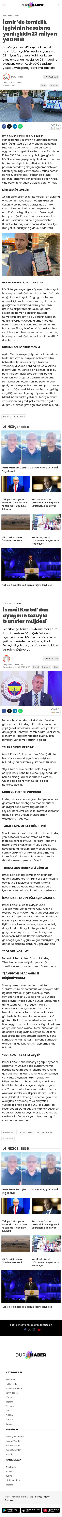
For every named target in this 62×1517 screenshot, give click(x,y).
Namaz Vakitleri (13, 1441)
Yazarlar (10, 1471)
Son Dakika (20, 417)
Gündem (54, 85)
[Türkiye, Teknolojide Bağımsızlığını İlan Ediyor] (31, 565)
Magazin (10, 1419)
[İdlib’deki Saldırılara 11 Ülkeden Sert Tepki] (15, 524)
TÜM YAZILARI (51, 76)
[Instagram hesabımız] (34, 1329)
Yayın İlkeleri (12, 1392)
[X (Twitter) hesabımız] (29, 1329)
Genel (43, 85)
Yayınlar (10, 1454)
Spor (56, 667)
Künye (9, 1397)
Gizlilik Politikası (13, 1480)
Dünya (9, 1424)
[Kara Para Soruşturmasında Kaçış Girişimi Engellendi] (31, 447)
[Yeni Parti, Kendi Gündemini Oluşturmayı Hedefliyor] (46, 524)
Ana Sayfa (11, 1467)
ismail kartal (27, 1132)
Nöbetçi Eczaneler (15, 1436)
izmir (6, 417)
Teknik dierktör (46, 1132)
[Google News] (55, 128)
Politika (9, 1415)
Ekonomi (10, 1406)
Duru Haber (17, 76)
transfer (8, 1138)
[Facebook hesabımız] (25, 1329)
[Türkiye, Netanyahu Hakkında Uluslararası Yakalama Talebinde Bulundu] (15, 486)
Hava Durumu (13, 1445)
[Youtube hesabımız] (39, 1329)
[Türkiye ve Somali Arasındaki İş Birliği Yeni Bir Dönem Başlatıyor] (46, 486)
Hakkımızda (11, 1384)
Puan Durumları (13, 1450)
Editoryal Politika (14, 1388)
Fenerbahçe (9, 1132)
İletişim (9, 1401)
